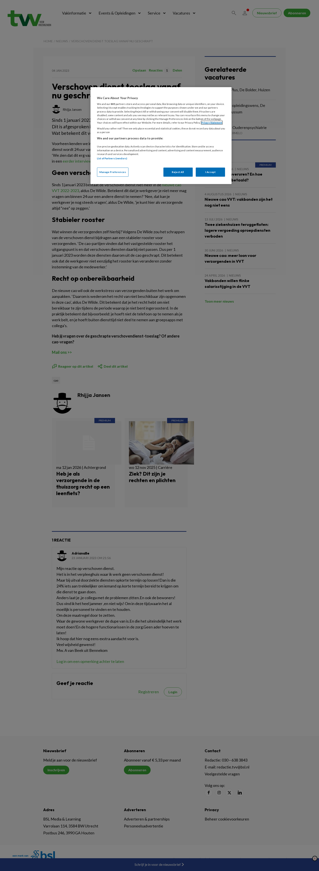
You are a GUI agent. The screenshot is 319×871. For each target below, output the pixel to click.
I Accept (210, 172)
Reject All (178, 172)
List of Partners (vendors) (112, 158)
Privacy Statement (211, 122)
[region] (161, 135)
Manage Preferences (112, 172)
